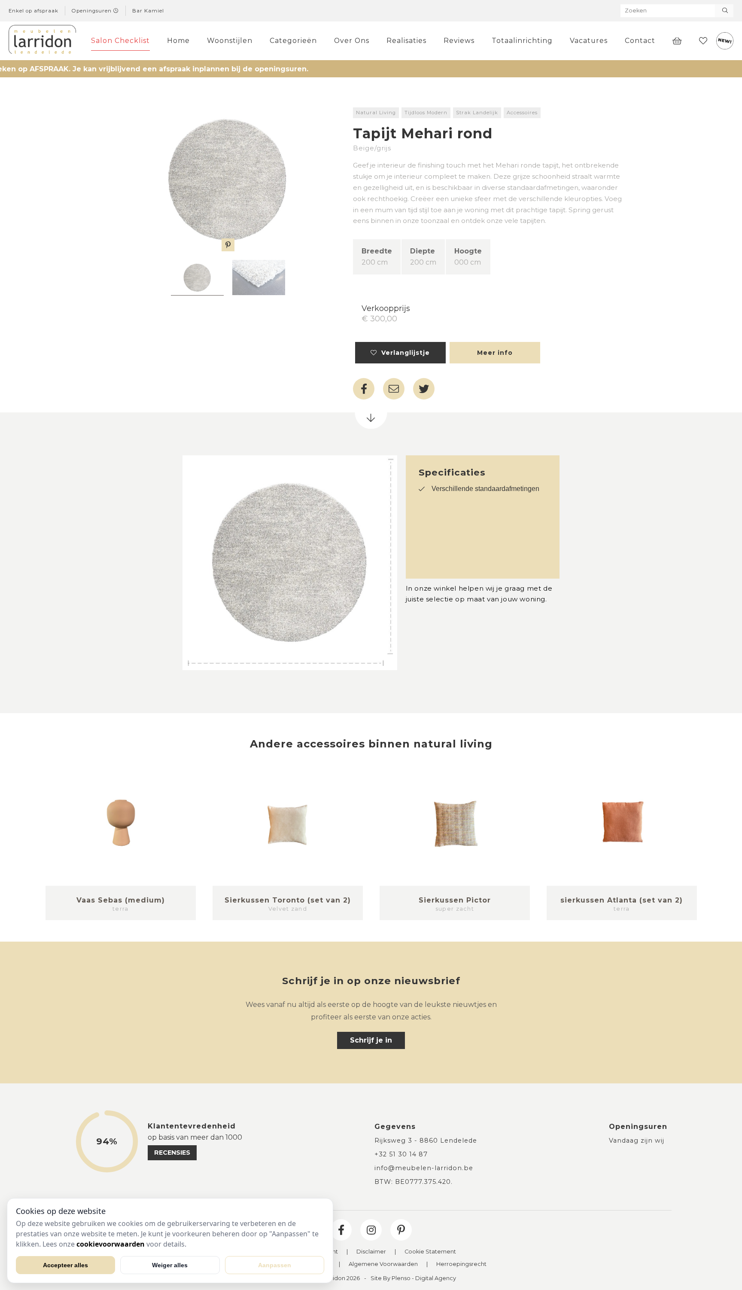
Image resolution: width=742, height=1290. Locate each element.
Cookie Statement (430, 1252)
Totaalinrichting (522, 41)
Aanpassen (274, 1265)
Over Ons (351, 41)
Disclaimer (371, 1252)
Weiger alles (170, 1265)
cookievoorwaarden (110, 1244)
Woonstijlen (229, 41)
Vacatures (589, 41)
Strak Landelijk (477, 113)
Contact (640, 41)
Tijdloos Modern (425, 113)
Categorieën (293, 41)
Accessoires (522, 113)
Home (178, 41)
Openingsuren (92, 11)
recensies (172, 1152)
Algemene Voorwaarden (383, 1264)
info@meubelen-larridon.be (423, 1168)
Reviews (459, 41)
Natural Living (376, 113)
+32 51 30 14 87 (401, 1154)
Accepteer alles (65, 1265)
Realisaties (406, 41)
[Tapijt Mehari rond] (227, 179)
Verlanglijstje (403, 353)
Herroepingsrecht (461, 1264)
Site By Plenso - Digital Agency (413, 1278)
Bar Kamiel (148, 11)
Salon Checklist (120, 41)
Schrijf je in (371, 1040)
